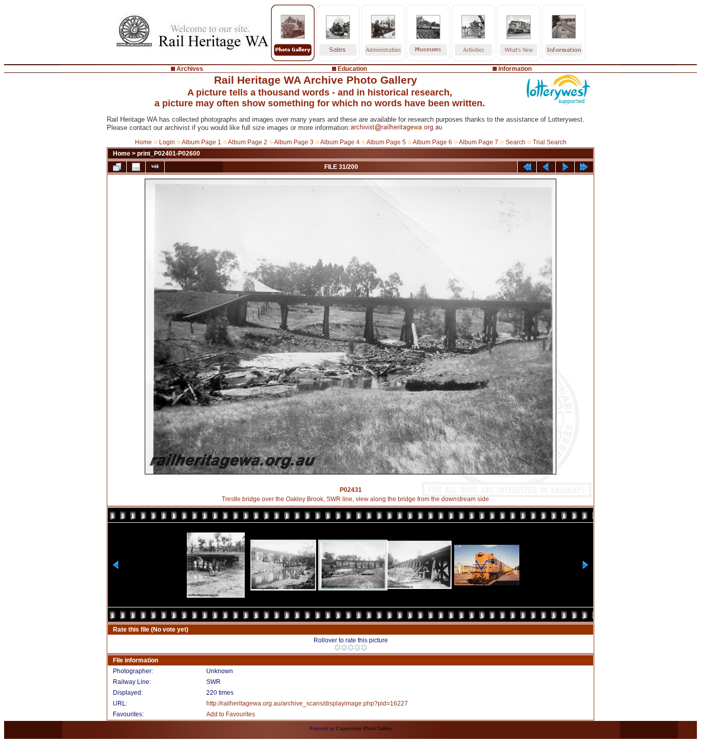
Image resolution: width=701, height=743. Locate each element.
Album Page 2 (247, 142)
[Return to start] (527, 167)
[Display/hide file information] (136, 167)
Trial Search (550, 142)
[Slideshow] (155, 167)
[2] (344, 647)
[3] (350, 647)
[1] (337, 647)
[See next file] (565, 167)
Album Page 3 (294, 142)
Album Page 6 (432, 142)
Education (352, 68)
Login (167, 142)
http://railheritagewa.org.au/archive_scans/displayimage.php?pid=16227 (307, 703)
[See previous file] (546, 167)
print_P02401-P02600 (168, 153)
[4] (357, 647)
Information (515, 68)
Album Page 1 (201, 142)
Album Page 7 (478, 142)
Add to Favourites (230, 714)
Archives (190, 68)
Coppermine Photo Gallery (364, 728)
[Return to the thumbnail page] (117, 167)
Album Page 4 (340, 142)
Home (143, 142)
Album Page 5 (386, 142)
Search (515, 142)
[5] (364, 647)
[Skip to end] (584, 167)
